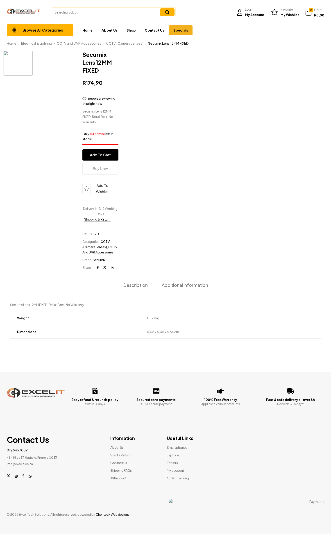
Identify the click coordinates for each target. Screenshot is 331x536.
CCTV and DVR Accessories (79, 43)
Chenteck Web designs (112, 484)
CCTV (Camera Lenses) (124, 43)
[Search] (167, 12)
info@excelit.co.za (20, 434)
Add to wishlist (102, 186)
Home (11, 43)
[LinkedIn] (112, 265)
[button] (314, 12)
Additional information (185, 282)
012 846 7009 (17, 420)
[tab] (135, 284)
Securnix (99, 257)
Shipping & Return (97, 217)
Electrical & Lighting (36, 43)
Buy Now (100, 166)
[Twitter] (104, 265)
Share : (87, 265)
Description (135, 282)
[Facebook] (98, 265)
